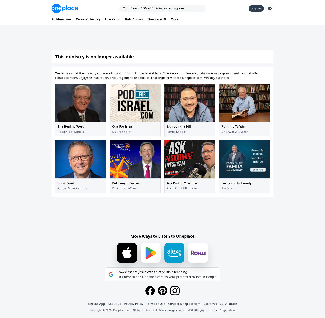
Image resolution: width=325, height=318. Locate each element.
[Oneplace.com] (65, 8)
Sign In (256, 8)
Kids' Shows (134, 19)
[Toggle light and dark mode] (269, 8)
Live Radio (112, 19)
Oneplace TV (156, 19)
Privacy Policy (133, 304)
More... (176, 19)
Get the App (96, 304)
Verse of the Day (88, 19)
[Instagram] (175, 290)
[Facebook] (150, 290)
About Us (114, 304)
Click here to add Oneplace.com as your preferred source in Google (166, 277)
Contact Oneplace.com (184, 304)
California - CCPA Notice (220, 304)
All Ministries (61, 19)
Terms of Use (155, 304)
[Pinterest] (162, 290)
